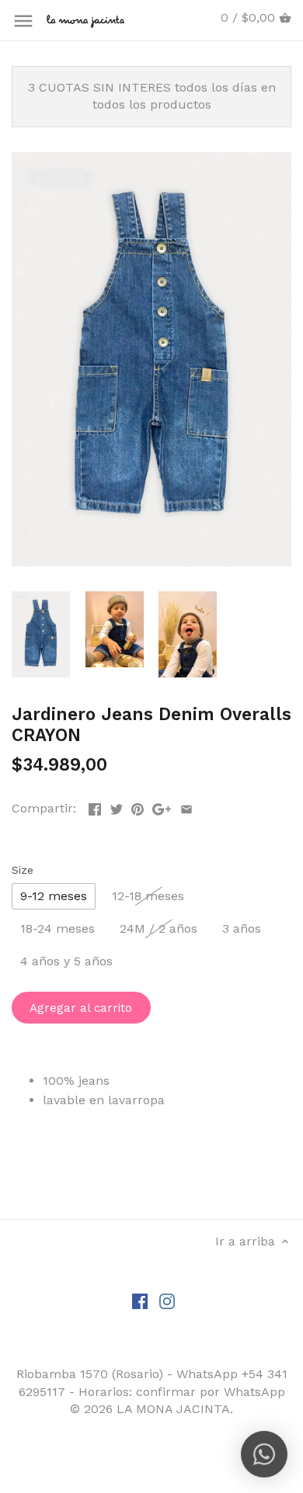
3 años (241, 928)
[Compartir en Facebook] (95, 806)
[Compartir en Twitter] (116, 806)
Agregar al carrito (81, 1008)
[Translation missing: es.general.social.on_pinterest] (137, 806)
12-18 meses (148, 896)
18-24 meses (57, 928)
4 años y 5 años (66, 961)
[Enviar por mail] (186, 806)
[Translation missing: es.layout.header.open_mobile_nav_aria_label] (23, 21)
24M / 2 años (158, 928)
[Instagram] (167, 1300)
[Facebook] (140, 1300)
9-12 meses (53, 896)
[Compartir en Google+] (161, 806)
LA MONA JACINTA (173, 1408)
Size (22, 870)
